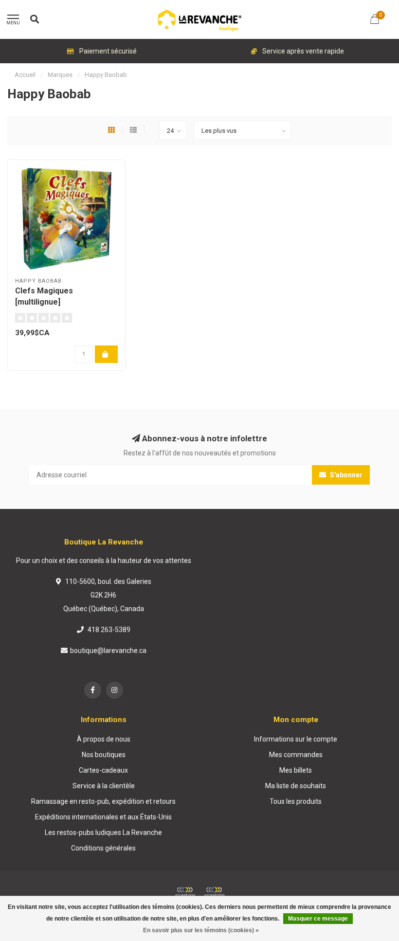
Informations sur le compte (295, 739)
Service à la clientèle (104, 786)
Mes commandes (296, 755)
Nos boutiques (104, 755)
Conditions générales (103, 848)
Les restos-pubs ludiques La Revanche (103, 832)
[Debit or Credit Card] (185, 892)
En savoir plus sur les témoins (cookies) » (201, 930)
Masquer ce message (318, 918)
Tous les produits (296, 801)
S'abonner (345, 475)
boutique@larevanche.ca (108, 650)
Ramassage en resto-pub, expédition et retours (103, 801)
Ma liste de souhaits (295, 786)
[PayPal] (214, 892)
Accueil (25, 74)
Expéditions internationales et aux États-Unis (103, 817)
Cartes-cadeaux (103, 770)
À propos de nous (103, 739)
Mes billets (295, 770)
